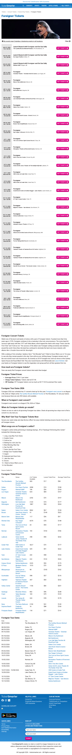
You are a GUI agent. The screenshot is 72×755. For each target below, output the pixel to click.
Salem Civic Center (22, 510)
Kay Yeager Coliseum (19, 522)
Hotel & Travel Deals (55, 703)
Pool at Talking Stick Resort (20, 576)
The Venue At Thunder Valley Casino (20, 600)
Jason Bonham (60, 361)
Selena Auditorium (21, 563)
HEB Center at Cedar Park (20, 546)
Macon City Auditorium (19, 499)
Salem (4, 510)
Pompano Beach (7, 610)
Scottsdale (5, 576)
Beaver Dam (5, 517)
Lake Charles (6, 549)
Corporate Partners (54, 699)
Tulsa (3, 525)
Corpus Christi (6, 563)
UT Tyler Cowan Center (55, 676)
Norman (4, 531)
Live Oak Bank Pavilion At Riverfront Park (20, 506)
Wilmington (5, 504)
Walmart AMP (20, 489)
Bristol (4, 512)
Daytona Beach (6, 606)
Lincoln (4, 598)
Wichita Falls (6, 521)
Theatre (43, 5)
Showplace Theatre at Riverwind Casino (22, 533)
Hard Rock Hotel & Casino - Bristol (22, 513)
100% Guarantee (30, 703)
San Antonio (5, 559)
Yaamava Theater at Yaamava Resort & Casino (22, 581)
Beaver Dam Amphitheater (20, 517)
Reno (3, 604)
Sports (37, 5)
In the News (52, 705)
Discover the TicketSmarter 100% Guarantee (36, 1)
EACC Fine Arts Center (55, 664)
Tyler (3, 555)
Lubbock (4, 537)
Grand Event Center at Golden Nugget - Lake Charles (22, 551)
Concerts (29, 5)
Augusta (4, 502)
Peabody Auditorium (19, 607)
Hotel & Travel (53, 5)
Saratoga (4, 592)
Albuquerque (6, 570)
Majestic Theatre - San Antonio (21, 560)
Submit (28, 738)
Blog (50, 707)
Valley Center (6, 586)
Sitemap (4, 731)
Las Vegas (5, 492)
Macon (4, 498)
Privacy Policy (6, 726)
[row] (36, 48)
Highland (4, 580)
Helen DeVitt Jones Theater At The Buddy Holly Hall (21, 539)
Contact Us (28, 699)
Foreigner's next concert (54, 391)
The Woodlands (7, 481)
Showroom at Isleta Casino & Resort (21, 571)
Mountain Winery (21, 592)
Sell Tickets (65, 5)
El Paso (4, 565)
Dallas (4, 487)
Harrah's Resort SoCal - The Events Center (22, 587)
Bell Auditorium (21, 502)
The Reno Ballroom (22, 604)
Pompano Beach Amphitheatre (21, 611)
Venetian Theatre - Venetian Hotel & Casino (22, 493)
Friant (3, 594)
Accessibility (5, 729)
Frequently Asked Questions (33, 701)
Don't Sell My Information (9, 727)
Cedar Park (5, 545)
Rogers (4, 489)
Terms (3, 724)
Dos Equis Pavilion (22, 487)
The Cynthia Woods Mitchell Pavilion (32, 394)
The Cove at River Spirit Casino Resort (21, 527)
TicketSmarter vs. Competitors (58, 701)
